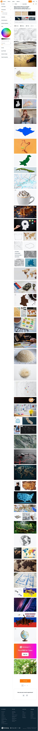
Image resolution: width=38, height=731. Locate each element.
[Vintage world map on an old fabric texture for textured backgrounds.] (29, 236)
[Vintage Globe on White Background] (25, 635)
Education (3, 716)
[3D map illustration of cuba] (25, 170)
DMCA (13, 713)
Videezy (2, 714)
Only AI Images (5, 12)
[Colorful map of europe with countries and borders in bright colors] (25, 356)
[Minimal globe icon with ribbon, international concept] (18, 421)
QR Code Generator (4, 723)
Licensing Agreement (14, 712)
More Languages (33, 718)
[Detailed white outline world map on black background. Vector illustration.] (28, 429)
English (32, 711)
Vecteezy (2, 712)
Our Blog (23, 715)
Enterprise (3, 715)
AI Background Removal (3, 722)
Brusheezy (3, 711)
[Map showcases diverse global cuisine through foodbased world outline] (31, 312)
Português (32, 714)
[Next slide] (35, 26)
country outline (17, 253)
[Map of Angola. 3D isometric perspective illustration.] (25, 131)
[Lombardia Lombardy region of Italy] (30, 262)
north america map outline (19, 255)
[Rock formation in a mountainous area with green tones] (25, 442)
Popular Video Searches (14, 721)
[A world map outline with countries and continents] (29, 553)
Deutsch (32, 715)
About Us (23, 714)
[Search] (33, 4)
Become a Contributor (24, 717)
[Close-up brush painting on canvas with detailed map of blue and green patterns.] (25, 508)
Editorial (18, 1)
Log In (33, 1)
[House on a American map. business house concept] (25, 75)
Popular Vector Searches (14, 716)
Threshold (3, 43)
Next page (25, 680)
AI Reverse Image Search (4, 720)
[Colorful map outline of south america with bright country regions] (25, 197)
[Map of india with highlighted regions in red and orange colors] (25, 373)
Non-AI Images (5, 14)
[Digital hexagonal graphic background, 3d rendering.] (25, 605)
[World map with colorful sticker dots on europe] (25, 388)
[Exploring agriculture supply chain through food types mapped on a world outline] (25, 274)
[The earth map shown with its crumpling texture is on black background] (18, 553)
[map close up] (25, 181)
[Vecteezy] (1, 1)
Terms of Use (24, 728)
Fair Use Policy (34, 728)
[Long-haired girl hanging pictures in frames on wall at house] (25, 91)
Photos (9, 1)
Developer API (3, 718)
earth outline (17, 256)
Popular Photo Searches (14, 719)
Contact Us (24, 712)
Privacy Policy (29, 728)
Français (32, 716)
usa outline (17, 251)
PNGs (28, 25)
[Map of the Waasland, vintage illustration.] (19, 262)
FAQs (23, 711)
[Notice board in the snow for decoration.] (18, 236)
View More (32, 18)
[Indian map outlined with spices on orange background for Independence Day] (25, 146)
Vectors (4, 1)
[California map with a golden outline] (29, 421)
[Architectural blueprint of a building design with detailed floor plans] (25, 580)
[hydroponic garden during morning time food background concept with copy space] (25, 666)
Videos (13, 1)
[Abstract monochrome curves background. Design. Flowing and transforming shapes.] (30, 254)
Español (32, 712)
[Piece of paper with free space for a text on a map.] (29, 103)
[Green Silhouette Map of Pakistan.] (25, 160)
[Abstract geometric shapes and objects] (29, 245)
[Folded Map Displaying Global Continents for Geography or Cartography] (18, 516)
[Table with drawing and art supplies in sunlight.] (25, 47)
